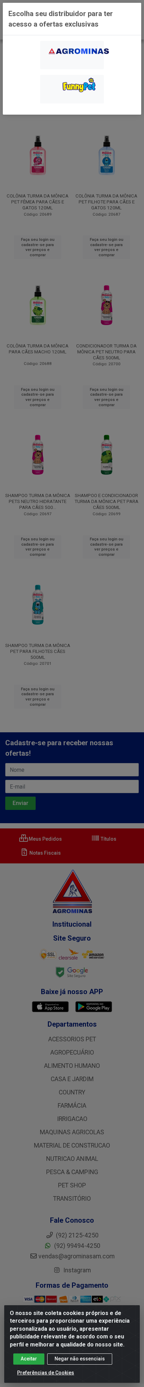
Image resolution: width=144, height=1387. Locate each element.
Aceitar (29, 1358)
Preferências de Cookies (45, 1372)
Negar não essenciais (80, 1358)
